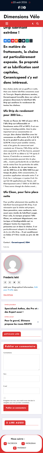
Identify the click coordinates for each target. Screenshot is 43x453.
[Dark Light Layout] (33, 23)
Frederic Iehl (11, 277)
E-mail (5, 386)
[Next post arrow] (37, 322)
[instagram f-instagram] (22, 7)
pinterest (21, 448)
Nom (4, 374)
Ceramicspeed (18, 242)
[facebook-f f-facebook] (19, 7)
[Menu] (7, 23)
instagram (31, 443)
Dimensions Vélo (22, 16)
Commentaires (7, 353)
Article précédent (10, 304)
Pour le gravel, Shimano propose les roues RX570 (18, 322)
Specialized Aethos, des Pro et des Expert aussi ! (21, 310)
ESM (28, 242)
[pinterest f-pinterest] (24, 7)
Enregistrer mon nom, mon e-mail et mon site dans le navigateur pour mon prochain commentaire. (19, 402)
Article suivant (9, 317)
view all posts (8, 295)
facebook (12, 443)
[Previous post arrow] (37, 308)
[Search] (37, 23)
